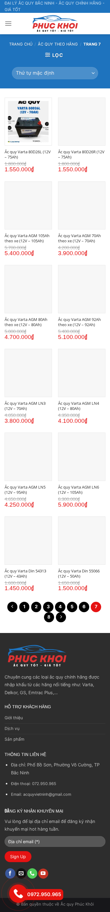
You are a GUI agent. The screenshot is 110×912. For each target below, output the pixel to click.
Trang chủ (20, 44)
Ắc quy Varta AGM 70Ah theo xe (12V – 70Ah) (79, 238)
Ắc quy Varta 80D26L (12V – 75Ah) (28, 154)
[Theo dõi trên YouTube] (43, 874)
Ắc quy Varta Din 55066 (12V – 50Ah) (79, 573)
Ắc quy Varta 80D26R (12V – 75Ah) (81, 154)
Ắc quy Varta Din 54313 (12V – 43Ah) (25, 573)
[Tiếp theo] (61, 617)
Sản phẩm (14, 739)
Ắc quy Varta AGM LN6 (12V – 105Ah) (78, 490)
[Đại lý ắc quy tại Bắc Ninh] (55, 23)
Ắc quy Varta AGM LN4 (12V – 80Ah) (78, 406)
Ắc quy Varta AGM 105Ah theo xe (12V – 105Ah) (27, 238)
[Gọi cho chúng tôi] (32, 873)
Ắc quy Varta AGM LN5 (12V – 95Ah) (25, 490)
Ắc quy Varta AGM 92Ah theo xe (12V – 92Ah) (79, 322)
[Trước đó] (12, 607)
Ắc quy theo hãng (58, 44)
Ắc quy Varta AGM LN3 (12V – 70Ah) (25, 406)
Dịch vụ (12, 728)
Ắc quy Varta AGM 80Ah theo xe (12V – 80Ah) (26, 322)
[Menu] (8, 23)
